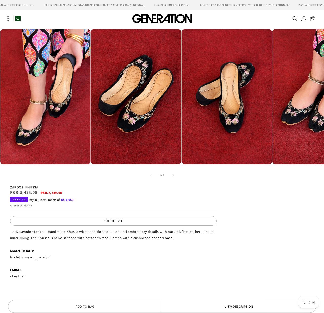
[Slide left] (150, 175)
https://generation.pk (274, 5)
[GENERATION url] (162, 18)
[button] (294, 18)
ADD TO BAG (114, 221)
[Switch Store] (17, 18)
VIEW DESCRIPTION (239, 306)
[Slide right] (173, 175)
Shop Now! (137, 5)
